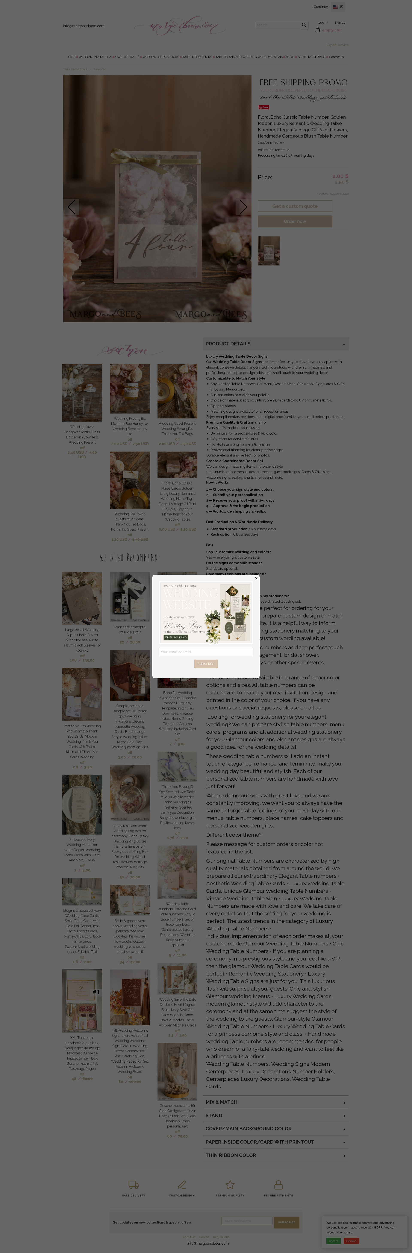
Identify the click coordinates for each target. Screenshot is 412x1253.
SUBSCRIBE (206, 664)
